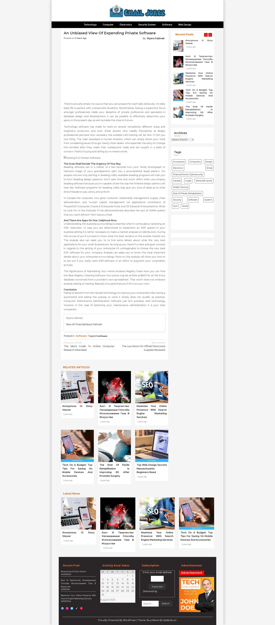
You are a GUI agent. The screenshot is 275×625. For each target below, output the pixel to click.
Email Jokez (165, 591)
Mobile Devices (180, 187)
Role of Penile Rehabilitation (187, 193)
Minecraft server (204, 180)
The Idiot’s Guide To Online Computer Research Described (89, 346)
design (208, 161)
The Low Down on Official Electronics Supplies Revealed (143, 346)
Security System (147, 24)
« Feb (117, 608)
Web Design (184, 24)
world (185, 206)
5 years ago (81, 38)
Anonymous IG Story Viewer (199, 42)
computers (195, 161)
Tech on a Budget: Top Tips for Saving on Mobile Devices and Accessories (199, 94)
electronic (178, 168)
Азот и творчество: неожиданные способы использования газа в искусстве (199, 60)
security (177, 199)
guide (188, 180)
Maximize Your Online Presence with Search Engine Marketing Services (199, 77)
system (208, 199)
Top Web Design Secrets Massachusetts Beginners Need (152, 469)
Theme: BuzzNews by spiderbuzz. (157, 620)
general (177, 180)
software (102, 336)
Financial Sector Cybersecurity (188, 174)
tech (175, 206)
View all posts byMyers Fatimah (84, 324)
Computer (108, 24)
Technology (90, 24)
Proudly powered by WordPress (117, 620)
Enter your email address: (157, 582)
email (209, 168)
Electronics (126, 24)
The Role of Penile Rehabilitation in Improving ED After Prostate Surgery (199, 111)
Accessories (179, 161)
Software (167, 24)
